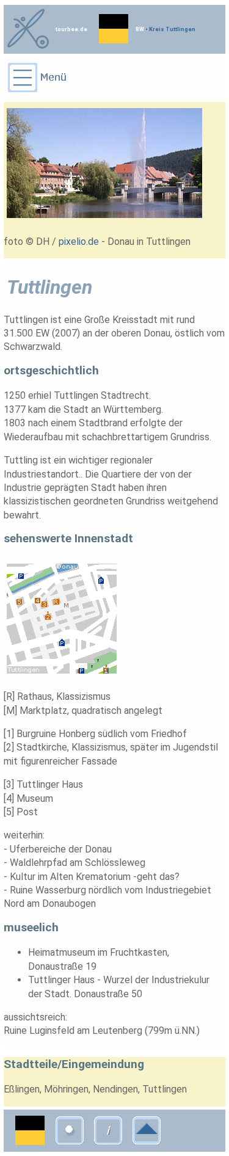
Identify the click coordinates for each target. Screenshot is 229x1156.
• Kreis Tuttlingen (169, 29)
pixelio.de (79, 241)
